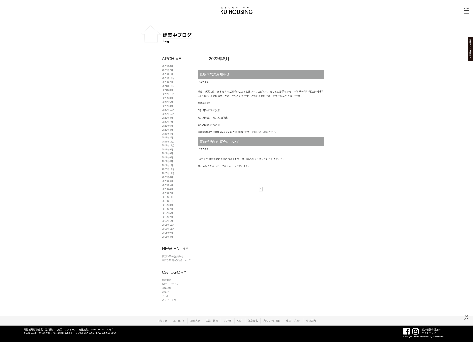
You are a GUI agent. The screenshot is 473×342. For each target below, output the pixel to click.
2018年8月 (167, 236)
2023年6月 (167, 102)
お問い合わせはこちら (264, 132)
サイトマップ (429, 332)
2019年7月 (167, 209)
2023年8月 (167, 98)
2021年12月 (168, 141)
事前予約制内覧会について (219, 142)
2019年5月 (167, 213)
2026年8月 (167, 66)
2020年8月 (167, 177)
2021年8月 (167, 153)
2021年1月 (167, 165)
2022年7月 (167, 121)
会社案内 (311, 320)
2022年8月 (167, 117)
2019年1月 (167, 221)
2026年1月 (167, 74)
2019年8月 (167, 205)
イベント (166, 296)
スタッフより (169, 299)
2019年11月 (168, 197)
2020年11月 (168, 173)
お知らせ (162, 320)
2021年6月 (167, 157)
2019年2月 (167, 217)
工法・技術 (212, 320)
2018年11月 (168, 228)
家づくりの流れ (271, 320)
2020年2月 (167, 193)
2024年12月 (168, 86)
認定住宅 (253, 320)
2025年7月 (167, 82)
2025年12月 (168, 78)
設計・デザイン (170, 284)
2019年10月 (168, 201)
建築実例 (195, 320)
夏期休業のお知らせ (214, 74)
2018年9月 (167, 232)
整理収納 (166, 280)
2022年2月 (167, 137)
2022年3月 (167, 133)
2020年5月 (167, 185)
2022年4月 (167, 129)
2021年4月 (167, 161)
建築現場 (166, 288)
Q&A (239, 320)
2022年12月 (168, 109)
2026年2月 (167, 70)
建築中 (165, 291)
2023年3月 (167, 106)
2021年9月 (167, 149)
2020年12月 (168, 169)
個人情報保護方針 (431, 329)
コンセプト (179, 320)
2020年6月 (167, 181)
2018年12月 (168, 224)
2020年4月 (167, 189)
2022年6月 (167, 125)
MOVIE (228, 320)
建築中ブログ (293, 320)
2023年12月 (168, 94)
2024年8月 (167, 90)
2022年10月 (168, 114)
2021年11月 (168, 145)
